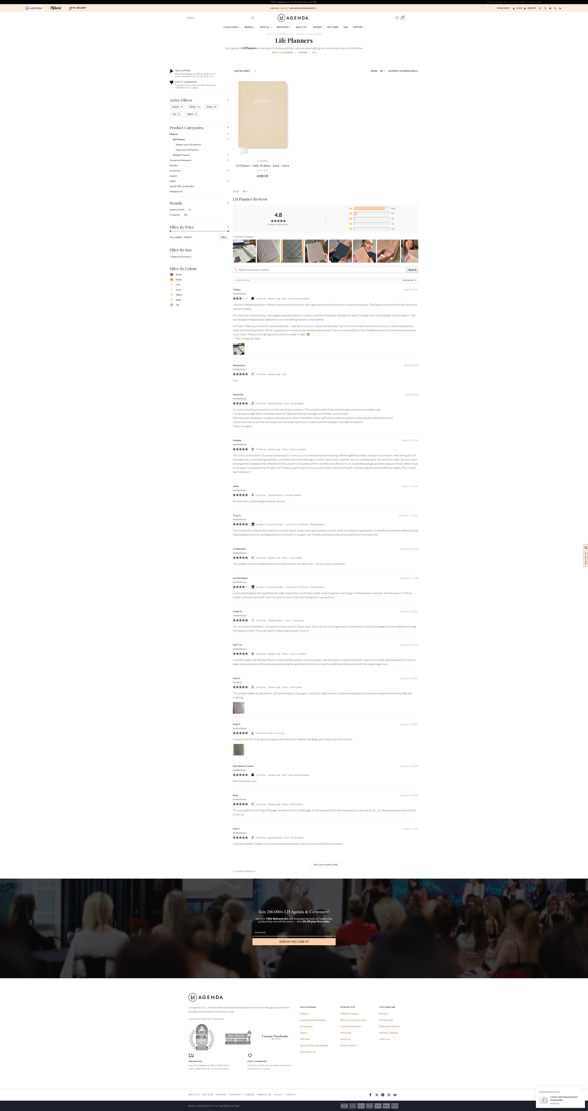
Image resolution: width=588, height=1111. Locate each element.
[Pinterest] (550, 8)
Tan (174, 114)
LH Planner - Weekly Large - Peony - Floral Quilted (279, 557)
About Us (301, 27)
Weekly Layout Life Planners (188, 144)
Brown (176, 106)
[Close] (585, 547)
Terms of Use (263, 1094)
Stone (209, 106)
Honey (193, 106)
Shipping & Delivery (389, 1026)
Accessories (175, 170)
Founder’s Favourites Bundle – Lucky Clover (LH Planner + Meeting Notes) (290, 524)
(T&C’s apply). (263, 1068)
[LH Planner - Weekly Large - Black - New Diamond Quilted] (253, 298)
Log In (519, 8)
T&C (189, 87)
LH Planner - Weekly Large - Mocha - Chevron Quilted (281, 449)
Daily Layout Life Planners (187, 149)
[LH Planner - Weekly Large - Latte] (253, 374)
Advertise (345, 1038)
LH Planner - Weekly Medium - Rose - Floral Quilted (279, 403)
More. (227, 1068)
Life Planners (179, 139)
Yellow (190, 114)
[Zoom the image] (33, 7)
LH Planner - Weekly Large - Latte (271, 374)
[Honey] (171, 279)
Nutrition (174, 165)
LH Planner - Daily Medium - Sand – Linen (262, 165)
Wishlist (383, 1013)
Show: (374, 71)
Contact (290, 1094)
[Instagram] (555, 8)
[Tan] (171, 304)
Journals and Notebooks (180, 160)
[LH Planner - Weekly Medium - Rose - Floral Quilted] (253, 403)
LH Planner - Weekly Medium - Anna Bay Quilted (278, 495)
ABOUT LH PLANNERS (282, 52)
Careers (249, 1094)
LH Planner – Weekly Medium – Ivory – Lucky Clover (280, 620)
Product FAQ (386, 1019)
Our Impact (235, 1094)
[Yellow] (171, 294)
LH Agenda (175, 214)
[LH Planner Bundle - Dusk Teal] (253, 733)
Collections (230, 27)
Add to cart (264, 153)
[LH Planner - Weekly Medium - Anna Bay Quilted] (253, 495)
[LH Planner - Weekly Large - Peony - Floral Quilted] (253, 557)
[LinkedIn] (560, 8)
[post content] (262, 116)
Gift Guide (332, 27)
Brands (249, 27)
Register (532, 8)
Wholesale (345, 1032)
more (211, 76)
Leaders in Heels (177, 209)
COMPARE (303, 52)
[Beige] (171, 299)
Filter (223, 237)
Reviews (317, 27)
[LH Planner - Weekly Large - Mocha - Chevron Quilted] (253, 449)
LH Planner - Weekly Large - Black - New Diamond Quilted (282, 298)
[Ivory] (171, 284)
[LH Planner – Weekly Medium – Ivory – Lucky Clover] (253, 620)
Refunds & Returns (388, 1032)
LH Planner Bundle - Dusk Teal (270, 733)
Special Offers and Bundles (182, 186)
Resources (283, 27)
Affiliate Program (349, 1013)
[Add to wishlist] (287, 81)
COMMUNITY (284, 8)
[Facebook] (540, 8)
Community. (218, 1018)
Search (412, 269)
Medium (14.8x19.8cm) (181, 256)
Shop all (265, 27)
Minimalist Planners (181, 155)
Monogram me (176, 191)
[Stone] (171, 289)
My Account (503, 8)
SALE (345, 27)
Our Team (207, 1094)
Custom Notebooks (350, 1026)
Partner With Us (348, 1045)
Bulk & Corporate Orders (353, 1019)
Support (357, 27)
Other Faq (384, 1038)
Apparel (173, 175)
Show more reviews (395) (326, 864)
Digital (172, 181)
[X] (545, 8)
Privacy (278, 1094)
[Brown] (171, 274)
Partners (220, 1094)
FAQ (314, 52)
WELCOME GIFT (585, 558)
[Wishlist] (396, 17)
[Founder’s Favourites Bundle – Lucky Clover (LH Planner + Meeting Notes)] (253, 524)
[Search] (252, 17)
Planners (174, 134)
